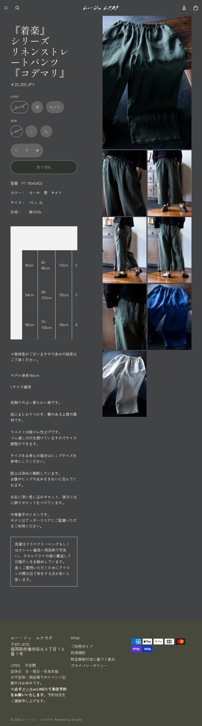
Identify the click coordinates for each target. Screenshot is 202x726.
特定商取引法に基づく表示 (93, 659)
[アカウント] (184, 8)
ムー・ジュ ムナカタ (37, 719)
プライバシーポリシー (89, 665)
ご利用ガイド (82, 646)
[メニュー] (6, 8)
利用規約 (78, 652)
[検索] (17, 8)
